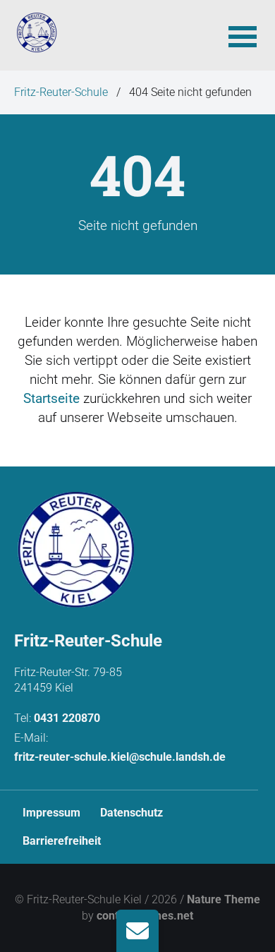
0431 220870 (67, 718)
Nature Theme (223, 899)
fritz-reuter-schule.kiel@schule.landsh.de (120, 757)
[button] (242, 35)
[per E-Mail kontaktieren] (137, 931)
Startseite (51, 398)
